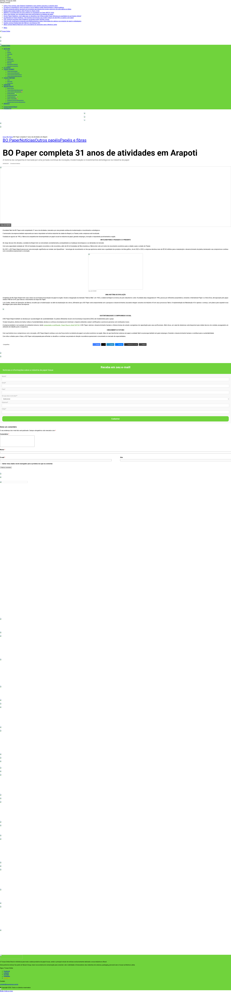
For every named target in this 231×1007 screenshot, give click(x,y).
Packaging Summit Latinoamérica (15, 100)
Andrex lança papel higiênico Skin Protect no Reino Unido (22, 11)
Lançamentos (10, 61)
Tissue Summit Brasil (12, 71)
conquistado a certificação (62, 325)
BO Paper (10, 137)
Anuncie (7, 103)
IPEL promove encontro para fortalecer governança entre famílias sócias (26, 19)
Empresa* (5, 402)
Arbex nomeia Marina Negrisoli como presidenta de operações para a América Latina (30, 24)
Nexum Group (9, 86)
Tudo (8, 50)
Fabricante (9, 81)
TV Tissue (7, 67)
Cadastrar (115, 419)
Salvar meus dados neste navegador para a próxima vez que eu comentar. (27, 464)
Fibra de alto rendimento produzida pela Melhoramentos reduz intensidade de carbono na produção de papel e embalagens (42, 21)
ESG (8, 55)
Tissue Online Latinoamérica (14, 91)
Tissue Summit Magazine (13, 73)
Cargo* (4, 409)
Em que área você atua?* (9, 396)
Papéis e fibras (73, 140)
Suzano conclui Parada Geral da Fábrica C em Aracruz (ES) (22, 23)
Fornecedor (10, 83)
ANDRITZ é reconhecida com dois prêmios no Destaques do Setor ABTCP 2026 (29, 12)
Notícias (7, 49)
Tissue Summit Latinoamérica (14, 74)
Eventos (9, 57)
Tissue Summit (9, 69)
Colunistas (9, 54)
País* (3, 389)
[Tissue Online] (5, 31)
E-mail (2, 457)
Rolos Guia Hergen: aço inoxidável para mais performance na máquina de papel (28, 14)
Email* (4, 383)
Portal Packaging (12, 97)
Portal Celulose (11, 93)
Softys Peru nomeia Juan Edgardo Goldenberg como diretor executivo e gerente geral (31, 6)
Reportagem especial (12, 64)
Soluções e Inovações (12, 66)
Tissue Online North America (15, 90)
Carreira (9, 52)
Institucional (10, 59)
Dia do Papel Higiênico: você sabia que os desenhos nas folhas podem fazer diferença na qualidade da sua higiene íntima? (42, 16)
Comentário (4, 434)
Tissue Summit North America (14, 76)
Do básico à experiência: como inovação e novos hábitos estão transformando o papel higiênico (34, 7)
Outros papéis (47, 140)
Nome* (4, 376)
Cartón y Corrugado (12, 98)
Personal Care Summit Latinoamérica (16, 102)
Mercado (9, 62)
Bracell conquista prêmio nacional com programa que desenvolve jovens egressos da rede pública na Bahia (37, 9)
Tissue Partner (9, 78)
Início (4, 137)
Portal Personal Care (12, 95)
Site (121, 457)
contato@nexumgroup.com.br (9, 984)
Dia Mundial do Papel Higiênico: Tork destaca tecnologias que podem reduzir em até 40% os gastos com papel (39, 18)
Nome (2, 449)
